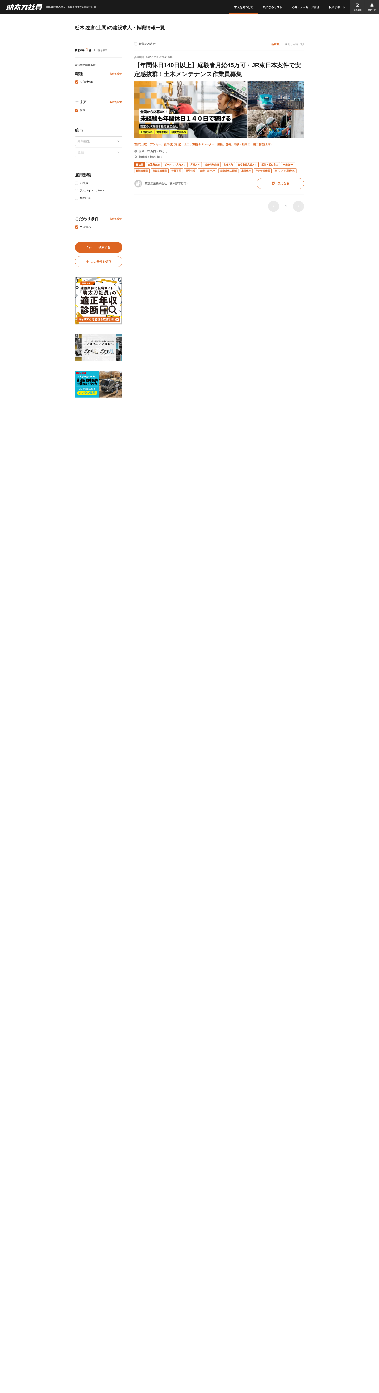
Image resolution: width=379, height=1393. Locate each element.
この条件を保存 (101, 261)
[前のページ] (273, 206)
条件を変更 (116, 73)
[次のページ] (298, 206)
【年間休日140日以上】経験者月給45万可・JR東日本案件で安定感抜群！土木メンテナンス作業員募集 (217, 69)
